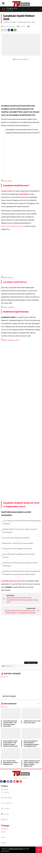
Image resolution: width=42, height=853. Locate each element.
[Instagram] (7, 781)
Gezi (13, 666)
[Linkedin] (11, 781)
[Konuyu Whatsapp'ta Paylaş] (15, 30)
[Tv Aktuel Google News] (21, 59)
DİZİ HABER (13, 22)
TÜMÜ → (38, 703)
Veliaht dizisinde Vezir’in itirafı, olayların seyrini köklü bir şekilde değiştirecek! (32, 763)
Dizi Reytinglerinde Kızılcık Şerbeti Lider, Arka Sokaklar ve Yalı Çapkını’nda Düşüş (20, 611)
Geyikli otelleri (7, 191)
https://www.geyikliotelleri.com (12, 226)
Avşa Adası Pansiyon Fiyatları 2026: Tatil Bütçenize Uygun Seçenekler (10, 723)
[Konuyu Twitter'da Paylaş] (12, 30)
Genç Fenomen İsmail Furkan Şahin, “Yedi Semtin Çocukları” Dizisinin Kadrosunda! (10, 743)
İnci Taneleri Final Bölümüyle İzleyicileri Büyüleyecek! (10, 762)
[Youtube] (14, 781)
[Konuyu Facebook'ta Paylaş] (9, 30)
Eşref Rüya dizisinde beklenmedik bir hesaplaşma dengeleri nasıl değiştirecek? (31, 743)
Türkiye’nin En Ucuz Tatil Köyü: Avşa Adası (32, 721)
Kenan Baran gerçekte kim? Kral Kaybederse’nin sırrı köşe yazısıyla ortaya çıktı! (22, 600)
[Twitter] (4, 781)
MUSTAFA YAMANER (9, 26)
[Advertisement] (21, 81)
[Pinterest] (17, 781)
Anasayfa (5, 22)
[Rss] (20, 781)
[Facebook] (1, 781)
